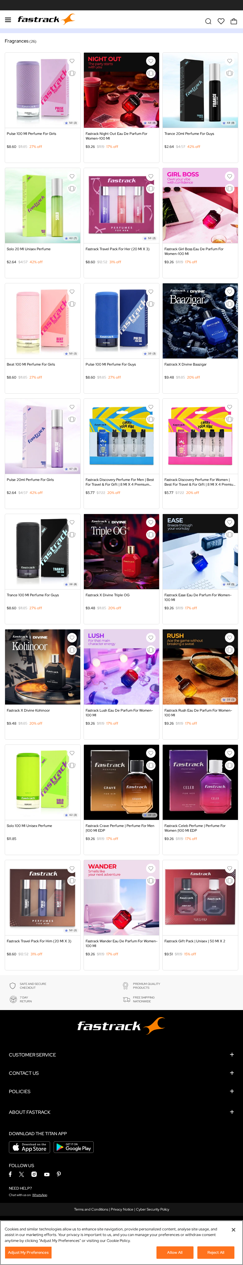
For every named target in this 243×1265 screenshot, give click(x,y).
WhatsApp (39, 1195)
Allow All (175, 1252)
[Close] (233, 1229)
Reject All (215, 1252)
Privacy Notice (122, 1209)
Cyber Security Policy (152, 1209)
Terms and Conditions (91, 1209)
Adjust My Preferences (28, 1252)
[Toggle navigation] (8, 19)
